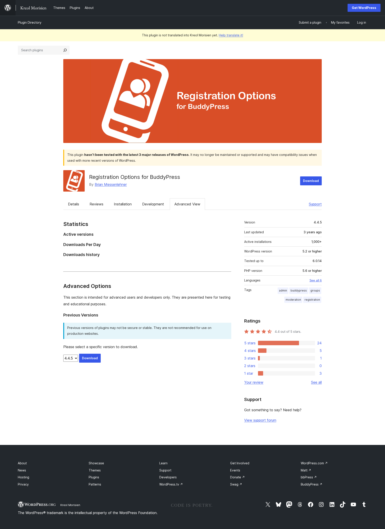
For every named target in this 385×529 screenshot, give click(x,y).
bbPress (309, 477)
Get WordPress (364, 8)
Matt (306, 470)
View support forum (260, 420)
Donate (237, 477)
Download (311, 181)
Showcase (96, 463)
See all (316, 382)
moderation (293, 299)
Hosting (23, 477)
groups (315, 290)
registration (312, 299)
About (22, 463)
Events (235, 470)
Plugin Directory (29, 22)
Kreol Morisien (70, 505)
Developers (168, 477)
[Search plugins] (65, 50)
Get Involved (239, 463)
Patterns (95, 484)
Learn (163, 463)
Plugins (94, 477)
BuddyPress (311, 484)
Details (73, 204)
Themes (95, 470)
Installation (123, 204)
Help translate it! (231, 35)
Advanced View (187, 204)
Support (315, 204)
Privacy (23, 484)
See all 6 (315, 280)
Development (153, 204)
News (22, 470)
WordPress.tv (171, 484)
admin (283, 290)
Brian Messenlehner (111, 184)
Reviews (96, 204)
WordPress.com (314, 463)
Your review (253, 382)
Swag (236, 484)
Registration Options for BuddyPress (134, 177)
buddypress (299, 290)
